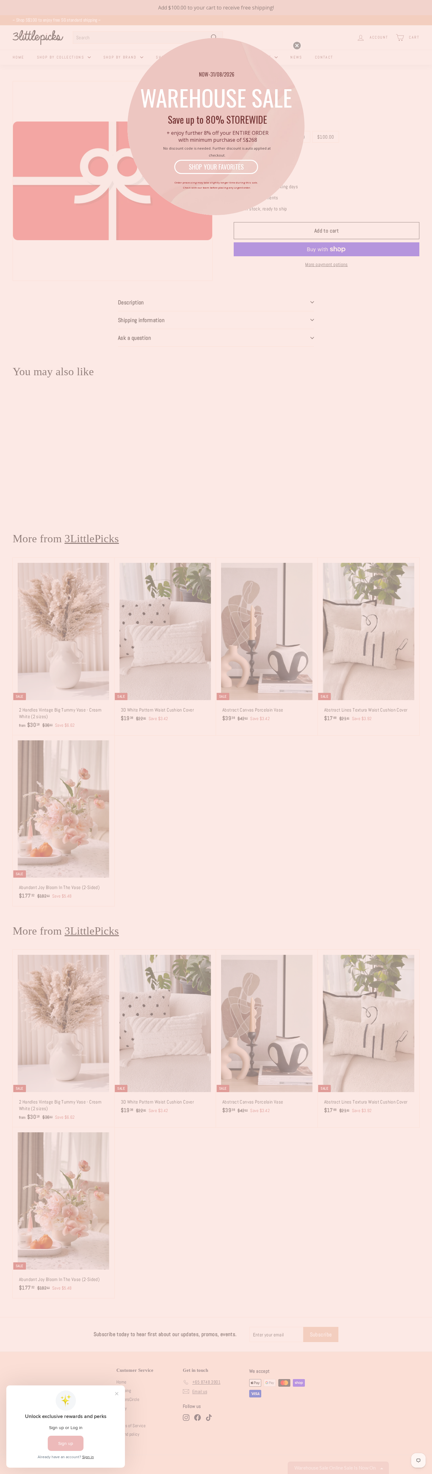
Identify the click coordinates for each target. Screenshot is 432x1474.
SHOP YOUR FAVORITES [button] (216, 166)
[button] (297, 45)
